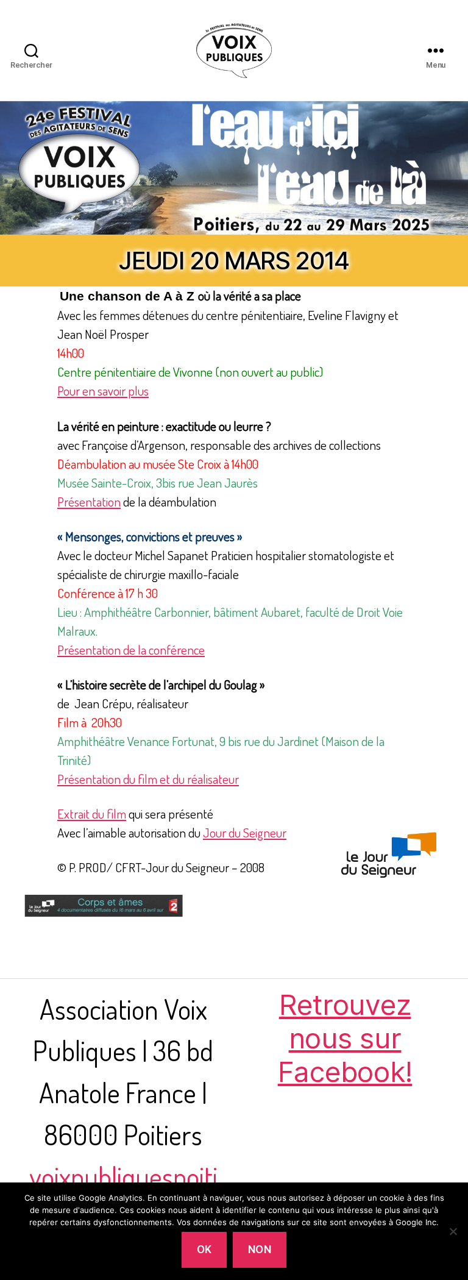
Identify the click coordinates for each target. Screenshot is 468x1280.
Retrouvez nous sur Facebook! (345, 1038)
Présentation (89, 501)
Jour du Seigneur (244, 832)
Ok (204, 1249)
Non (260, 1249)
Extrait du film (91, 813)
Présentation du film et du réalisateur (148, 778)
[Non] (453, 1231)
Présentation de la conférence (131, 649)
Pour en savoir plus (103, 390)
